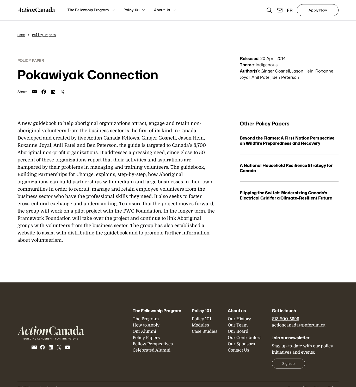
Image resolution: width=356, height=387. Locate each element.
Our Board (238, 331)
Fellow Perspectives (153, 344)
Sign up (288, 363)
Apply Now (318, 10)
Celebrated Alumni (151, 350)
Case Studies (204, 331)
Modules (200, 325)
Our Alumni (144, 331)
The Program (146, 319)
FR (290, 10)
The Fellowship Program (88, 9)
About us (237, 310)
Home (21, 35)
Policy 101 (131, 9)
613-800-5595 (285, 319)
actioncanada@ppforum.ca (299, 325)
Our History (239, 319)
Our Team (238, 325)
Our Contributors (244, 337)
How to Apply (146, 325)
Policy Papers (44, 35)
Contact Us (238, 350)
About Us (162, 9)
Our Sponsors (241, 344)
